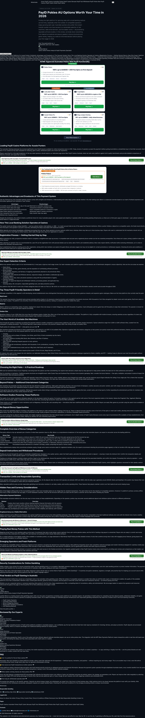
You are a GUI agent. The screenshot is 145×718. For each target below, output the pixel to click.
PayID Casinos (49, 1)
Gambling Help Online (9, 692)
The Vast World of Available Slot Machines (43, 57)
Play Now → (72, 82)
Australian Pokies (58, 1)
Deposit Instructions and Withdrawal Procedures (65, 58)
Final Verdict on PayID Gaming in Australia (83, 60)
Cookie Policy (28, 698)
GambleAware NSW (37, 692)
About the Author (11, 698)
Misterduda (34, 2)
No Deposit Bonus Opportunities (16, 58)
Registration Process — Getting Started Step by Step (115, 55)
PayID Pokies (93, 1)
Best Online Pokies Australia (56, 353)
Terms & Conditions (38, 698)
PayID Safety (61, 3)
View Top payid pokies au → (47, 43)
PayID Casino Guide (51, 3)
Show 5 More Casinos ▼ (72, 137)
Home (42, 1)
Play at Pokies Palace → (136, 160)
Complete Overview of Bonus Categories (38, 58)
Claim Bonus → (97, 176)
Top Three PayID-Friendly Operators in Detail (18, 57)
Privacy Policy (20, 698)
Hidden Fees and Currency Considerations (120, 58)
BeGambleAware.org (87, 140)
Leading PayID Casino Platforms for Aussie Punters (15, 55)
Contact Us (80, 698)
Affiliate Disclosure (49, 698)
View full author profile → (7, 609)
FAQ (98, 60)
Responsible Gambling (24, 692)
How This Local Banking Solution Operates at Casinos (83, 55)
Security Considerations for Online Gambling (57, 60)
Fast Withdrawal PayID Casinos (97, 462)
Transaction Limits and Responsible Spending (93, 58)
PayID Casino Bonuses (70, 1)
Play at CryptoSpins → (136, 521)
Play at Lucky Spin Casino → (135, 253)
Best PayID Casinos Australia (74, 153)
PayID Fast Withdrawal (83, 1)
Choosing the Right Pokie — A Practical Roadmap (71, 57)
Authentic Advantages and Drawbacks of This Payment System (48, 55)
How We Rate (59, 698)
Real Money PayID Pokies (68, 536)
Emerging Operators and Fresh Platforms (31, 60)
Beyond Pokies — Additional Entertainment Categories (102, 57)
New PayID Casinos (58, 704)
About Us (2, 698)
